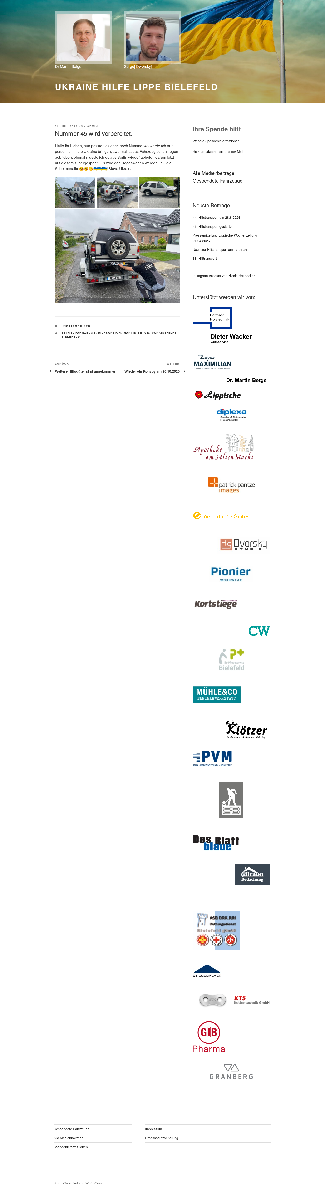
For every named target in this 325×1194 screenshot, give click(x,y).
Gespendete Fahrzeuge (217, 180)
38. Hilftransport (205, 258)
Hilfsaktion (109, 332)
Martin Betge (136, 332)
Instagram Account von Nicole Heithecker (224, 275)
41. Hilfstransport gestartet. (213, 226)
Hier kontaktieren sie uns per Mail (218, 151)
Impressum (153, 1129)
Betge (67, 332)
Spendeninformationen (71, 1146)
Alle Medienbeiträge (213, 172)
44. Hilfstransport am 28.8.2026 (216, 217)
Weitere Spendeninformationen (216, 140)
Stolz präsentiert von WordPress (78, 1183)
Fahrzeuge (85, 332)
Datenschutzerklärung (161, 1137)
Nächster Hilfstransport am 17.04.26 (220, 249)
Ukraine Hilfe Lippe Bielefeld (136, 86)
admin (92, 126)
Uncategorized (76, 326)
